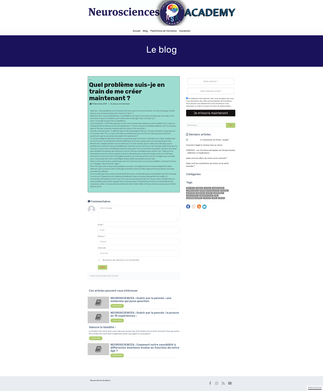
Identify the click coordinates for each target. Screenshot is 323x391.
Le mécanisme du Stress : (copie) (214, 140)
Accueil (136, 31)
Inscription (184, 31)
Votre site (102, 248)
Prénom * (101, 236)
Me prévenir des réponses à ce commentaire (120, 260)
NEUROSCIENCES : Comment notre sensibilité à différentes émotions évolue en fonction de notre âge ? (144, 347)
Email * (100, 225)
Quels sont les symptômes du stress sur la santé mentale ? (207, 164)
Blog (145, 31)
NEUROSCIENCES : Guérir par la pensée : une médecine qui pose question (140, 299)
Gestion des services (315, 387)
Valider (102, 267)
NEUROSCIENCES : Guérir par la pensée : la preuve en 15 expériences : (144, 314)
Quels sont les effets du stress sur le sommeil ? (206, 158)
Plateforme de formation (163, 31)
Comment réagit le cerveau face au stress (204, 145)
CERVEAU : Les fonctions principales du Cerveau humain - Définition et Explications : (210, 151)
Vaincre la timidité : (102, 327)
